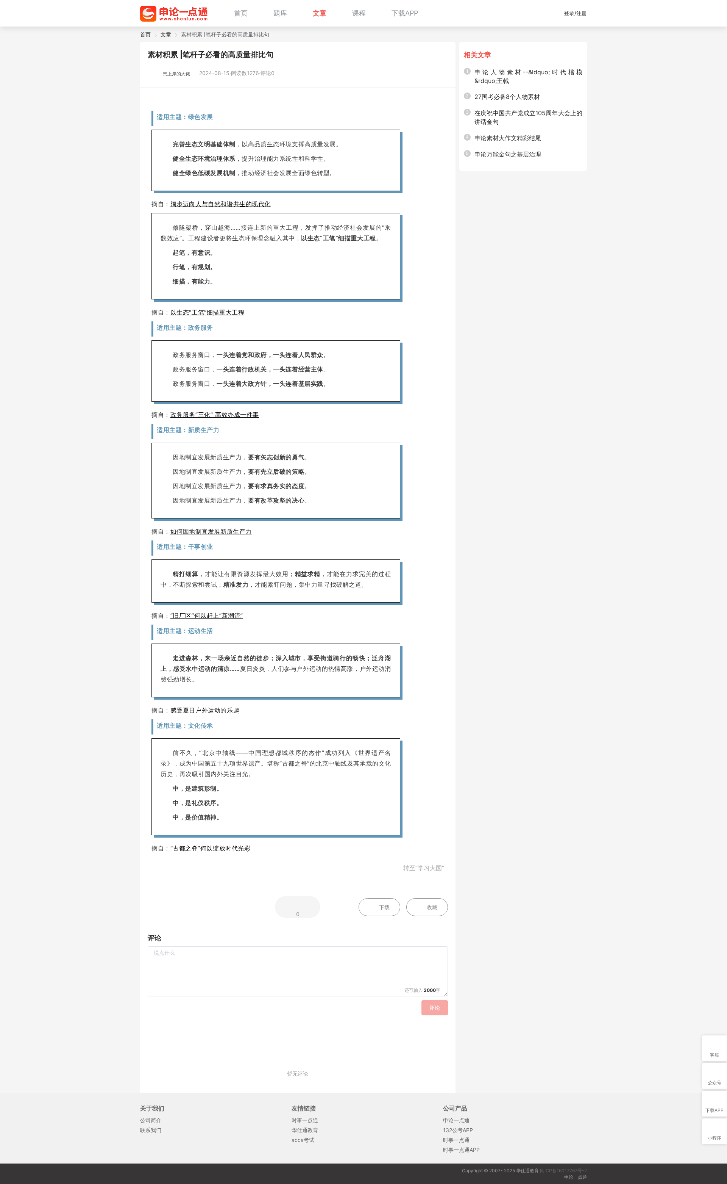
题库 (280, 13)
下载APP (405, 13)
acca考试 (303, 1140)
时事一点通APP (461, 1149)
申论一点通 (456, 1120)
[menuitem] (241, 13)
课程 (359, 13)
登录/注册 (575, 13)
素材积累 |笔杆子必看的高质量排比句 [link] (225, 34)
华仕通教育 (305, 1130)
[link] (145, 34)
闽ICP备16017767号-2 (563, 1170)
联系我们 (150, 1130)
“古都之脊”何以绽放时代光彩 (210, 848)
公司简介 (150, 1120)
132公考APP (458, 1130)
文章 (319, 13)
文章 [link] (166, 34)
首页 (241, 13)
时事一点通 (305, 1120)
